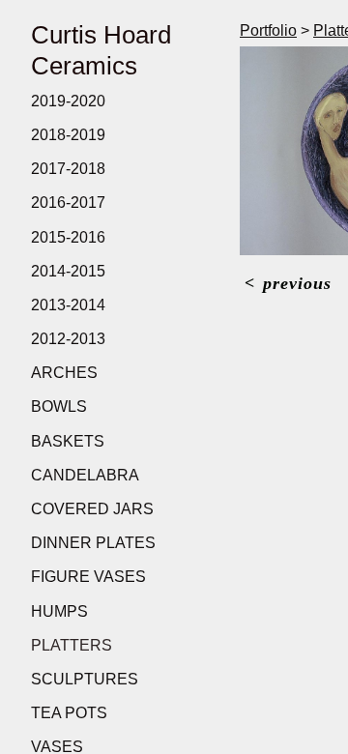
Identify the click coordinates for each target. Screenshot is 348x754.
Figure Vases (88, 576)
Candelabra (85, 475)
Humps (59, 611)
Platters (71, 645)
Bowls (59, 406)
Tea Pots (69, 713)
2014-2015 (68, 271)
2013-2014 (68, 305)
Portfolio (268, 30)
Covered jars (92, 509)
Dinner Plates (93, 543)
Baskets (67, 441)
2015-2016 (68, 237)
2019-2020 (68, 101)
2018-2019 (68, 135)
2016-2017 (68, 202)
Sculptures (84, 679)
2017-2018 (68, 168)
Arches (64, 372)
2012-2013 (68, 339)
